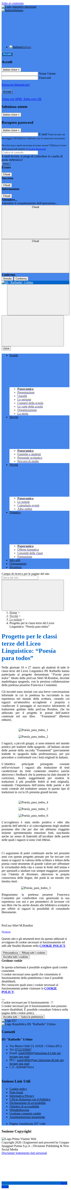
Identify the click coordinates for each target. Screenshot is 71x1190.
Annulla (7, 278)
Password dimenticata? (16, 84)
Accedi (7, 54)
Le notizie (15, 619)
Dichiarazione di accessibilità (27, 1103)
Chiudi (6, 174)
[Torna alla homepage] (35, 282)
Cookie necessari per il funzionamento (26, 1002)
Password (45, 77)
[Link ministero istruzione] (19, 6)
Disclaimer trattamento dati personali (24, 1153)
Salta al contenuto (13, 3)
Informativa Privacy (21, 1096)
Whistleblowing (19, 1110)
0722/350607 (23, 1049)
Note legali (16, 1092)
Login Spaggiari (37, 148)
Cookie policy (18, 1089)
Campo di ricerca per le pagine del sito (25, 573)
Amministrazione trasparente (27, 1117)
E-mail (43, 134)
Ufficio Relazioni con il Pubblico (29, 1099)
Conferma (21, 278)
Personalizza (10, 952)
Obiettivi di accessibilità (24, 1106)
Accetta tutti (15, 956)
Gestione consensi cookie (25, 1113)
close (6, 348)
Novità (13, 616)
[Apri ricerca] (38, 299)
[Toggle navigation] (33, 330)
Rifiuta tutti (33, 952)
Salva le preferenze (32, 1016)
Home (13, 612)
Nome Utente (47, 73)
